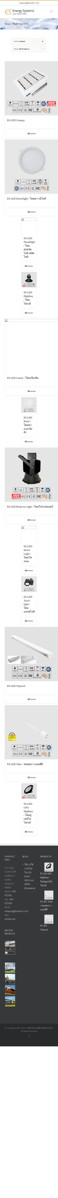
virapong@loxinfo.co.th (29, 3)
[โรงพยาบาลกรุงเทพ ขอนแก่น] (10, 967)
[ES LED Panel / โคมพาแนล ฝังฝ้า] (29, 405)
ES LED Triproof (16, 686)
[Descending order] (43, 41)
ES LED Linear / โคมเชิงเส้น (23, 377)
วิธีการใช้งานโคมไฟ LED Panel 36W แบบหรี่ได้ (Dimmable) (29, 876)
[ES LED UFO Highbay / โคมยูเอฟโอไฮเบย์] (29, 791)
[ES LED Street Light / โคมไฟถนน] (29, 533)
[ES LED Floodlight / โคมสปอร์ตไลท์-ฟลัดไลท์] (29, 225)
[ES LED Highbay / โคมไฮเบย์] (29, 280)
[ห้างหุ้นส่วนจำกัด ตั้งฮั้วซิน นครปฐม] (10, 945)
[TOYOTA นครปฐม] (10, 978)
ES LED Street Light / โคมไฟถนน (28, 554)
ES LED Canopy (16, 120)
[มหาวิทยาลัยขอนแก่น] (10, 990)
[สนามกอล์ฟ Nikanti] (10, 1001)
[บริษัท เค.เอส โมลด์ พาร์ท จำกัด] (10, 956)
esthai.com (10, 918)
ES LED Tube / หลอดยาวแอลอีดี (25, 764)
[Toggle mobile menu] (51, 11)
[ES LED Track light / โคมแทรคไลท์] (29, 584)
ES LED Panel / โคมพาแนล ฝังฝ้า (28, 425)
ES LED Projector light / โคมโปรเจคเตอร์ (30, 506)
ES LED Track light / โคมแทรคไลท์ (29, 604)
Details (33, 133)
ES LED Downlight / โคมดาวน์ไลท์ (26, 198)
